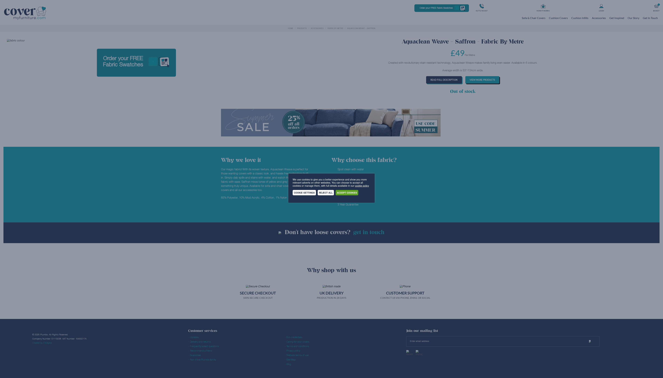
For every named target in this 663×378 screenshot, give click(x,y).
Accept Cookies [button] (347, 192)
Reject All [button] (326, 192)
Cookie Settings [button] (304, 192)
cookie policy (362, 185)
